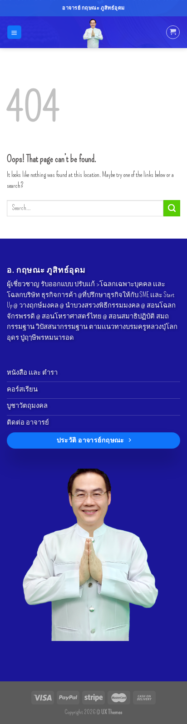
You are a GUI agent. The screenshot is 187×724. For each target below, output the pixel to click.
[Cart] (172, 32)
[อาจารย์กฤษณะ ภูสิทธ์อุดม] (93, 32)
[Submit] (171, 208)
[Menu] (14, 32)
